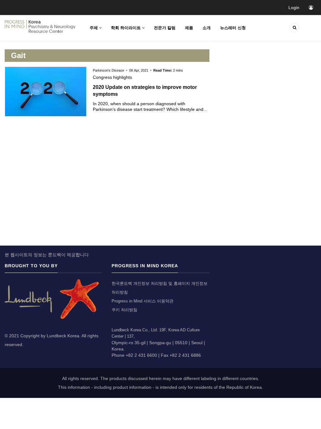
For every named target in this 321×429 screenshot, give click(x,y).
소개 (207, 27)
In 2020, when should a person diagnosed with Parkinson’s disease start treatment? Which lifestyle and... (150, 106)
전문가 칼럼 (165, 27)
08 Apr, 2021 (138, 70)
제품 (189, 27)
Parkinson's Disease (109, 70)
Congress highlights (112, 77)
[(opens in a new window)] (52, 298)
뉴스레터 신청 (233, 27)
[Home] (40, 26)
